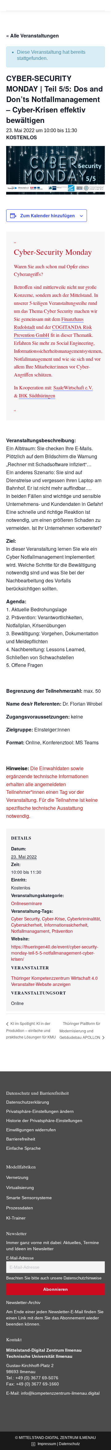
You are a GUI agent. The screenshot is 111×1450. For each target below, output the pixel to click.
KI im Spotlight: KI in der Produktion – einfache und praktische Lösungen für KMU (31, 1030)
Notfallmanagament (30, 931)
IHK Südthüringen (37, 395)
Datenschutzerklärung (27, 1102)
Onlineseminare (26, 903)
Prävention (62, 931)
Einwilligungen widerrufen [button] (31, 1129)
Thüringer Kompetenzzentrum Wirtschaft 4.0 (54, 978)
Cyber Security (25, 919)
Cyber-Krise (53, 919)
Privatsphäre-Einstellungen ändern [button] (40, 1111)
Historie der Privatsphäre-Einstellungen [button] (44, 1120)
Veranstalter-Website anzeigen (41, 984)
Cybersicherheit (26, 925)
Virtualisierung (20, 1187)
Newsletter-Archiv (23, 1302)
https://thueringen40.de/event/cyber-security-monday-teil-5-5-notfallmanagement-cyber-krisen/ (54, 953)
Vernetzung (17, 1177)
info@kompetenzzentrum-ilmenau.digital (60, 1393)
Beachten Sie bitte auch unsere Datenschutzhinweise (53, 1278)
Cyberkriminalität (83, 919)
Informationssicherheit (65, 925)
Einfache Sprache (23, 1148)
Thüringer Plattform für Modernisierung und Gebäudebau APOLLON (80, 1030)
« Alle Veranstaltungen (32, 35)
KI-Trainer (16, 1218)
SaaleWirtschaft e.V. (73, 387)
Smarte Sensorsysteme (29, 1197)
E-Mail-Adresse (20, 1258)
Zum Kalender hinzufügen (47, 215)
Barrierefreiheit (20, 1139)
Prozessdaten (19, 1207)
